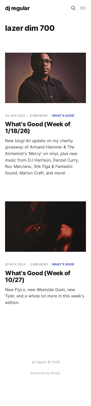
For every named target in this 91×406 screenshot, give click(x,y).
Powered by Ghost (45, 373)
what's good (63, 115)
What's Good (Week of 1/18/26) (37, 127)
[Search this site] (73, 8)
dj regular (17, 8)
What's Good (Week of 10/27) (37, 276)
